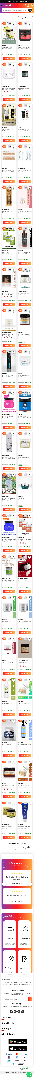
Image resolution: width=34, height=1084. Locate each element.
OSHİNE (4, 619)
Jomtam (20, 824)
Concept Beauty (23, 578)
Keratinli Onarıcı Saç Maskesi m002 (7, 376)
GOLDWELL (5, 86)
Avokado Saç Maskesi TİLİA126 (24, 88)
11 (27, 543)
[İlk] (3, 847)
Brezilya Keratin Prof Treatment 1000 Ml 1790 (24, 129)
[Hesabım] (28, 5)
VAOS (20, 414)
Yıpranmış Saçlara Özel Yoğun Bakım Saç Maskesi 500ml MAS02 (24, 622)
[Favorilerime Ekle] (13, 23)
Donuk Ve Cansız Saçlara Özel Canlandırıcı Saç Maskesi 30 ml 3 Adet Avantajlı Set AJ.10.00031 (25, 540)
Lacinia (4, 45)
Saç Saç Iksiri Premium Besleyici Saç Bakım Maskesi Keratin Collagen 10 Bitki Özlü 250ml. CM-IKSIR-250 (8, 129)
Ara (30, 10)
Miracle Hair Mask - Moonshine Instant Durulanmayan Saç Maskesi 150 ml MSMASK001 (7, 212)
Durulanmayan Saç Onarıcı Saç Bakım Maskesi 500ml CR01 (7, 704)
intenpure (21, 250)
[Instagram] (15, 1011)
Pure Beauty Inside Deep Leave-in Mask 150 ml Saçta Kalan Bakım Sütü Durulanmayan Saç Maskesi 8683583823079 (25, 253)
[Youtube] (22, 1011)
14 (11, 789)
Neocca (4, 373)
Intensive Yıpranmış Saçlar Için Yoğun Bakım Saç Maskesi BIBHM (8, 335)
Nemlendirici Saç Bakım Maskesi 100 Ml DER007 (8, 458)
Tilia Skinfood (22, 86)
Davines (20, 332)
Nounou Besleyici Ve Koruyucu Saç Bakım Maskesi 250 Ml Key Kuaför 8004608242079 (24, 458)
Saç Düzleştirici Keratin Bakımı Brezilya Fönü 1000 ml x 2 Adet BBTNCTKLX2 (24, 171)
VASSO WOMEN (22, 291)
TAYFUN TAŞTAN (23, 660)
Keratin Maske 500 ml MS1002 (8, 827)
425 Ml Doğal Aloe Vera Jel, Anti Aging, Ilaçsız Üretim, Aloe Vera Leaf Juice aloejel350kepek (8, 499)
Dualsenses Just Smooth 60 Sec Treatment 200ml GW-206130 (8, 88)
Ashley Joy (5, 250)
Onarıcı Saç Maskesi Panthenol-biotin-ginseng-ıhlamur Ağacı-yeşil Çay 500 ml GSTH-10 (8, 417)
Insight (4, 783)
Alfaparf (20, 496)
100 (20, 847)
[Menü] (1, 5)
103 (30, 847)
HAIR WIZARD (6, 578)
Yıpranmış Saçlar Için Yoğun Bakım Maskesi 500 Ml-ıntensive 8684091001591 (8, 663)
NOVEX (20, 209)
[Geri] (6, 847)
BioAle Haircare (6, 414)
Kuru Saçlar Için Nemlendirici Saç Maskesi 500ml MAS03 (8, 622)
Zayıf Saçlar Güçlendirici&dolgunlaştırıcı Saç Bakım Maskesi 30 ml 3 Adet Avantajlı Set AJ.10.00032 (9, 253)
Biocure (4, 127)
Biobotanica (21, 168)
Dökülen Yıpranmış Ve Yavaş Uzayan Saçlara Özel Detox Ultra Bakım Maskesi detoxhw (8, 581)
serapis (4, 660)
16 (11, 338)
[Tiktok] (18, 1011)
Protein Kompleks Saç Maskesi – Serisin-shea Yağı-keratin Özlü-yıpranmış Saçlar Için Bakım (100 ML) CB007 (24, 581)
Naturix (20, 742)
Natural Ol (5, 291)
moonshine (5, 209)
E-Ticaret (11, 1072)
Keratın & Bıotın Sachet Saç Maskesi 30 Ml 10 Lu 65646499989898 (8, 171)
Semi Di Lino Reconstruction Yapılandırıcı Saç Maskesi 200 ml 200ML (25, 499)
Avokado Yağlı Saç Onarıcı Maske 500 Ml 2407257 (8, 47)
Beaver (20, 373)
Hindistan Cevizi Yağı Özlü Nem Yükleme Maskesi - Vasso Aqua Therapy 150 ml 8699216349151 (24, 294)
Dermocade (5, 455)
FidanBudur (5, 496)
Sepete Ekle (8, 58)
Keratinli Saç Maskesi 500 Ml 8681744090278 (24, 47)
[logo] (8, 5)
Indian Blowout (6, 332)
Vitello (20, 127)
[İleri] (15, 850)
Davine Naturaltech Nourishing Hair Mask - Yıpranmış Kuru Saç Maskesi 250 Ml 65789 (24, 335)
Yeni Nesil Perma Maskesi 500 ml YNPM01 (24, 663)
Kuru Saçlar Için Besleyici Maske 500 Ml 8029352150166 (8, 786)
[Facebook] (11, 1011)
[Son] (18, 850)
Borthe (20, 45)
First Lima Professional (22, 701)
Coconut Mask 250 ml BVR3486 (24, 376)
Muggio (4, 742)
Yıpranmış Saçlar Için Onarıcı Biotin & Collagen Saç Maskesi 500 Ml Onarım (25, 704)
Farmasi (4, 168)
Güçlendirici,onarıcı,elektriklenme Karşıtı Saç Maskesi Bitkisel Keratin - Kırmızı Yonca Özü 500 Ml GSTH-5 (9, 540)
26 (11, 297)
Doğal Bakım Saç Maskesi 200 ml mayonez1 (6, 745)
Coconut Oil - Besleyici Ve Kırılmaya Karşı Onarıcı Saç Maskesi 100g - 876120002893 (25, 212)
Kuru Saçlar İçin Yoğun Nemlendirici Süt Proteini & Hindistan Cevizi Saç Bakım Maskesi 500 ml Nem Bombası (24, 786)
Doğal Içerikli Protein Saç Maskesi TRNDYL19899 (8, 294)
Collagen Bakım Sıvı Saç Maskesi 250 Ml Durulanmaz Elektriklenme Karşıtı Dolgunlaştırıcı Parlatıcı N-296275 (24, 745)
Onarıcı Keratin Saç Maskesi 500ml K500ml (24, 417)
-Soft (7, 1072)
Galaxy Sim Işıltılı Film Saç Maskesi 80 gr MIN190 (24, 827)
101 (24, 847)
